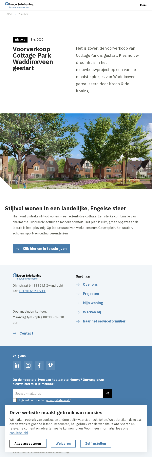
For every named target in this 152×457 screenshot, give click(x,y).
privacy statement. (58, 400)
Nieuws (23, 14)
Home (8, 14)
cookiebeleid (19, 433)
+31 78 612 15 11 (32, 291)
